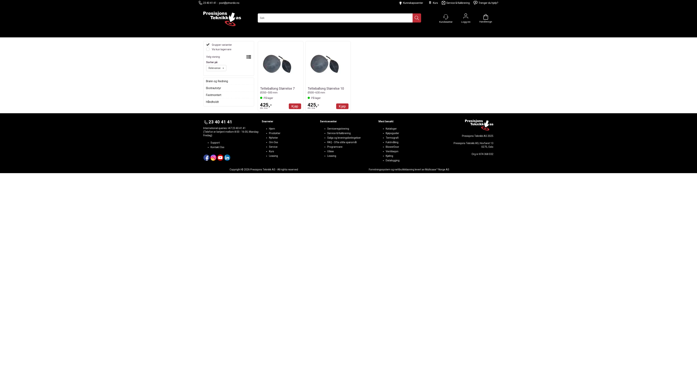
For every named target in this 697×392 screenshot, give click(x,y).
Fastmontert (213, 95)
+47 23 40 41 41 (236, 128)
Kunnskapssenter (413, 2)
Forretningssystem (379, 169)
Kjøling (389, 155)
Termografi (392, 137)
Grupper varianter (221, 44)
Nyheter (273, 137)
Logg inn (465, 16)
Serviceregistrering (338, 128)
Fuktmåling (392, 142)
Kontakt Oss (217, 147)
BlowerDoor (392, 146)
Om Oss (273, 142)
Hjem (272, 128)
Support (215, 142)
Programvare (335, 146)
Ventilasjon (392, 151)
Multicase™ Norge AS (437, 169)
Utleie (330, 151)
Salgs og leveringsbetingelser (344, 137)
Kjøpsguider (392, 133)
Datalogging (393, 160)
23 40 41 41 (209, 2)
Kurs (435, 2)
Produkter (274, 133)
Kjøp (295, 106)
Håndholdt (212, 102)
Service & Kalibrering (458, 2)
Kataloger (391, 128)
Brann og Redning (217, 81)
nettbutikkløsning (404, 169)
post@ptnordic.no (229, 2)
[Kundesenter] (445, 16)
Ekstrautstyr (213, 88)
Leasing (273, 155)
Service (273, 146)
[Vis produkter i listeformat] (248, 57)
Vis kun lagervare (221, 49)
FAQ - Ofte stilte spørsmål (342, 142)
